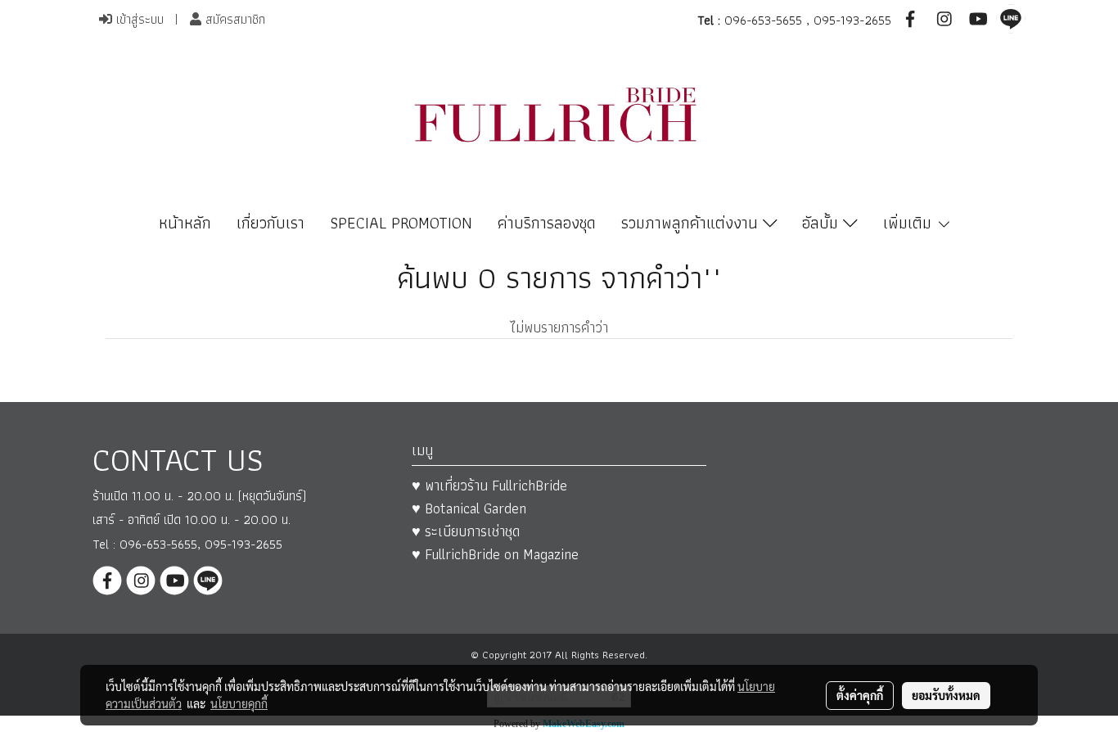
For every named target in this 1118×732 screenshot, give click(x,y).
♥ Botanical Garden (469, 508)
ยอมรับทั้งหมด (946, 695)
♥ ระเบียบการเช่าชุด (466, 531)
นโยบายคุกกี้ (239, 703)
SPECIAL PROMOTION (401, 223)
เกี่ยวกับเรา (270, 223)
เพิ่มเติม (909, 223)
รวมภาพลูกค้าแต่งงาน (692, 223)
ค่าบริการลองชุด (547, 223)
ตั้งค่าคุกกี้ (859, 695)
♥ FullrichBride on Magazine (495, 554)
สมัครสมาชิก (233, 19)
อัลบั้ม (822, 223)
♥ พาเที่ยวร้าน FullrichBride (489, 485)
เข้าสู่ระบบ (138, 19)
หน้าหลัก (185, 223)
